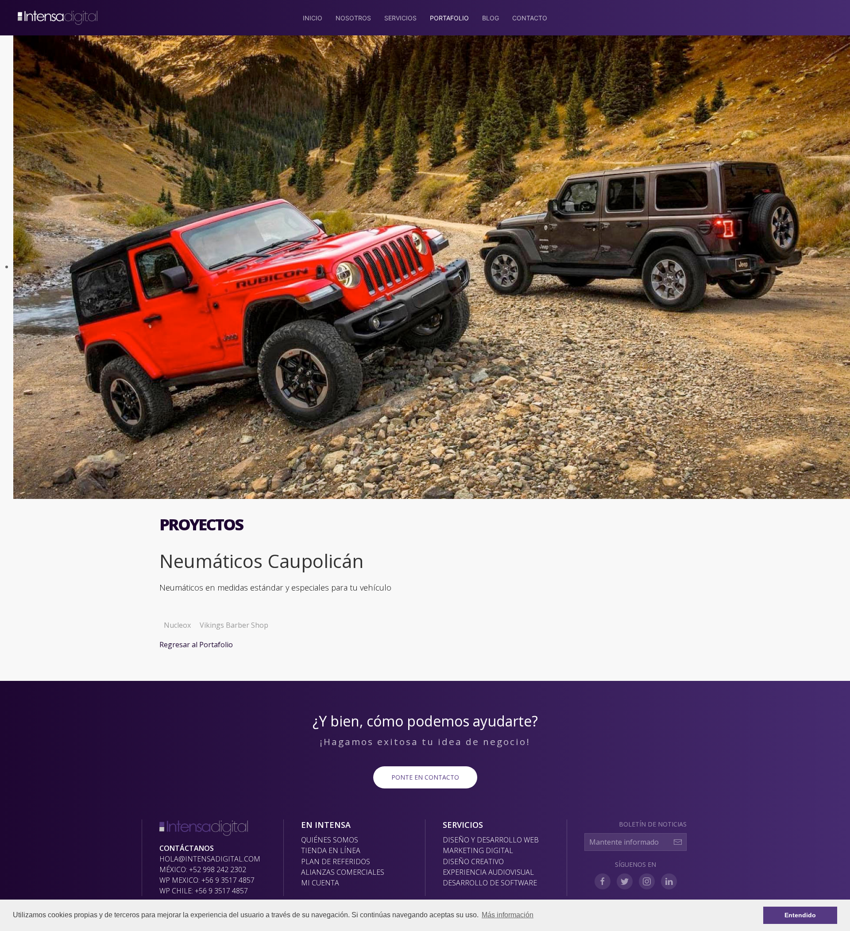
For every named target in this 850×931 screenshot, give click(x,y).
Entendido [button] (800, 915)
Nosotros (353, 18)
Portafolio (449, 18)
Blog (490, 18)
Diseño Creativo (473, 861)
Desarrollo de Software (490, 883)
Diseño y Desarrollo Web (491, 840)
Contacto (529, 18)
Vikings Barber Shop (234, 625)
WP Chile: (203, 891)
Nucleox (177, 625)
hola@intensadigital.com (209, 859)
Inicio (312, 18)
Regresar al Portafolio (196, 644)
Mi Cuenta (320, 883)
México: (202, 869)
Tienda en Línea (330, 850)
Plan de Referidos (335, 861)
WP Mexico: (207, 880)
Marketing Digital (478, 850)
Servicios (400, 18)
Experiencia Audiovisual (488, 872)
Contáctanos (186, 848)
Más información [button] (507, 915)
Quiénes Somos (329, 840)
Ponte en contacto (425, 777)
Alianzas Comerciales (342, 872)
